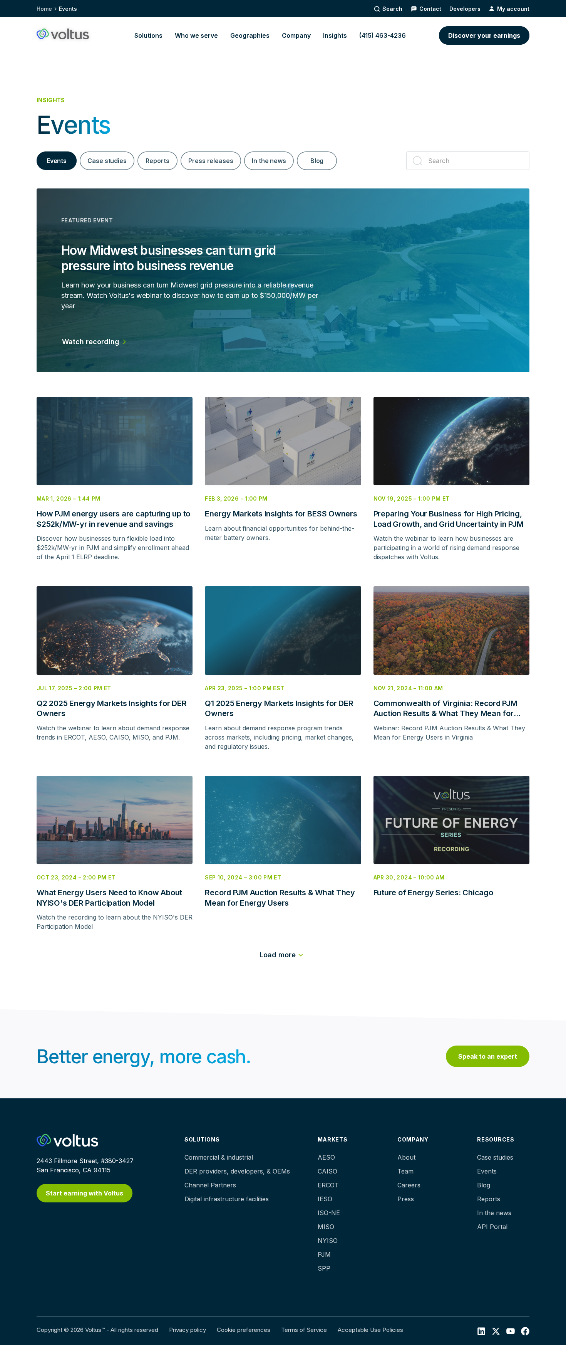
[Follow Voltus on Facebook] (511, 1331)
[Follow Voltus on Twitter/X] (496, 1331)
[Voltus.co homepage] (63, 34)
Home (44, 8)
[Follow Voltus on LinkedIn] (481, 1331)
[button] (148, 35)
